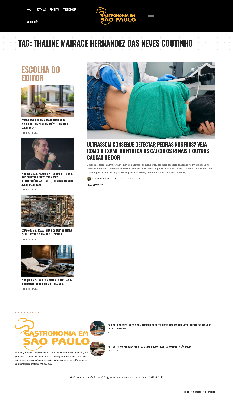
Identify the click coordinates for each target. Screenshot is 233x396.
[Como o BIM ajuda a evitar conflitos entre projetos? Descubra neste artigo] (47, 211)
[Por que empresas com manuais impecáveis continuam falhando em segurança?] (47, 261)
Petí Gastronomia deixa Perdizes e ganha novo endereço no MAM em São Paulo (150, 346)
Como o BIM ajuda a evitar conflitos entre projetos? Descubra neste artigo (46, 232)
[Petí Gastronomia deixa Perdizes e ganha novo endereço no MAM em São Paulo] (97, 348)
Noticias (118, 179)
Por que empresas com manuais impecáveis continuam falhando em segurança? (46, 282)
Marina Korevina (100, 179)
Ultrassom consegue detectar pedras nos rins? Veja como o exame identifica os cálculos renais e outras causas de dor (148, 150)
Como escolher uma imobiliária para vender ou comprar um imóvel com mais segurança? (45, 124)
